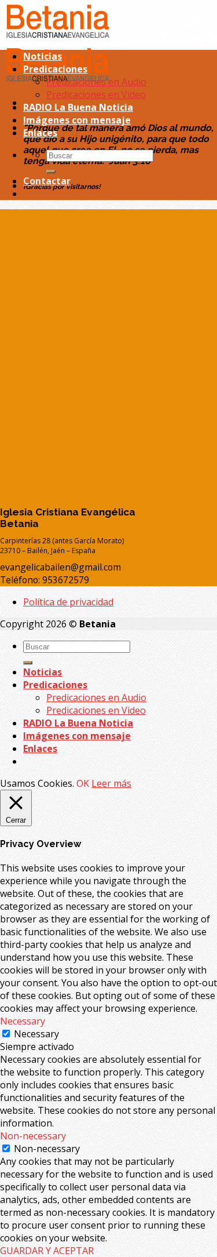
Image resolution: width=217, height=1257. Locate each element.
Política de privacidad (68, 601)
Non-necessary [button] (33, 1135)
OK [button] (82, 783)
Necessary (36, 1033)
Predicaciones (55, 69)
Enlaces (40, 132)
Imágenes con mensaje (77, 120)
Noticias (42, 56)
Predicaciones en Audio (96, 81)
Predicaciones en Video (96, 94)
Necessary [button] (22, 1021)
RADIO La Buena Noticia (78, 107)
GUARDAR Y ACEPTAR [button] (47, 1250)
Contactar (47, 181)
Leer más (111, 783)
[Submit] (51, 171)
